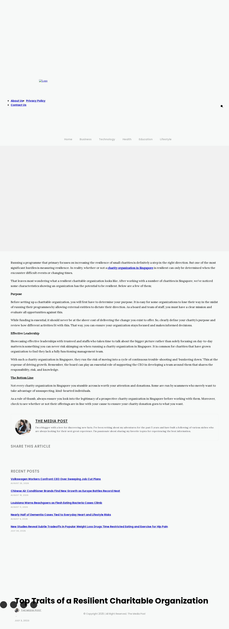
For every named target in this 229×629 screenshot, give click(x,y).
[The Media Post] (17, 610)
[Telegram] (76, 454)
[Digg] (111, 454)
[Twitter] (183, 99)
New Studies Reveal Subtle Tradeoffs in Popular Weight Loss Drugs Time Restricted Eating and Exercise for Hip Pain (89, 526)
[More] (124, 454)
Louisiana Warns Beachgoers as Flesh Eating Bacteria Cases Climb (56, 503)
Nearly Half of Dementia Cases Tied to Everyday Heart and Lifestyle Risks (61, 515)
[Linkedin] (40, 454)
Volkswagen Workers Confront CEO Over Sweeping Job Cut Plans (56, 479)
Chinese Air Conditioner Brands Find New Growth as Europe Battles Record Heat (65, 491)
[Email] (52, 454)
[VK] (100, 454)
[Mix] (88, 454)
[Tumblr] (64, 454)
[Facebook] (170, 99)
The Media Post (31, 610)
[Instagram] (176, 99)
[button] (222, 106)
